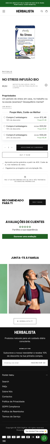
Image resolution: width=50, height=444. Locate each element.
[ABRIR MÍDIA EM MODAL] (46, 63)
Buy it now (25, 155)
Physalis (7, 72)
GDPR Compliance (11, 406)
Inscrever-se (38, 363)
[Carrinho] (46, 11)
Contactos (7, 396)
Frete (32, 84)
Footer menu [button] (8, 375)
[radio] (25, 118)
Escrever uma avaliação (25, 236)
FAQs (4, 386)
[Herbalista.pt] (25, 332)
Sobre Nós (7, 391)
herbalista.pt (26, 321)
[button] (3, 11)
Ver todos (37, 202)
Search (5, 381)
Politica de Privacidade (13, 401)
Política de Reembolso (13, 411)
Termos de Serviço (11, 416)
